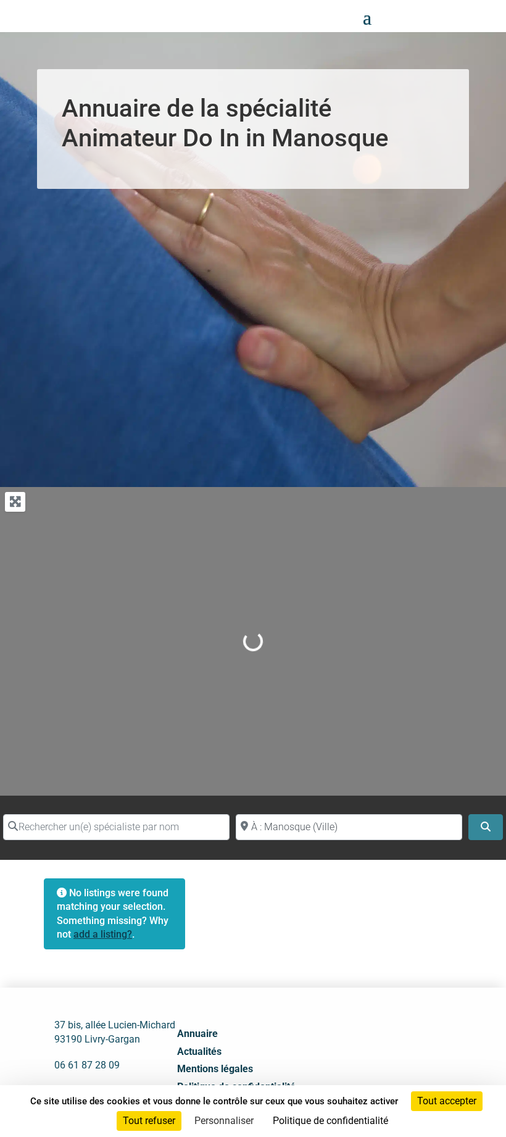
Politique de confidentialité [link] (330, 1121)
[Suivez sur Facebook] (362, 1076)
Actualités (199, 1051)
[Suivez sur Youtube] (416, 1076)
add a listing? (102, 934)
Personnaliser (224, 1121)
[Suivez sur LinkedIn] (389, 1076)
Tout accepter (446, 1101)
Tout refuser (149, 1121)
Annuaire (197, 1033)
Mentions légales (215, 1069)
